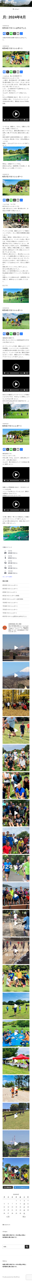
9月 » (24, 1216)
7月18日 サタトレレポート (10, 606)
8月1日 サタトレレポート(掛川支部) (13, 599)
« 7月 (7, 1216)
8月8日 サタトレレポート (10, 592)
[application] (16, 113)
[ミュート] (24, 120)
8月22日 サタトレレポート (10, 585)
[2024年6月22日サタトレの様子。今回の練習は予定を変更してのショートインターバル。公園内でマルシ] (16, 1061)
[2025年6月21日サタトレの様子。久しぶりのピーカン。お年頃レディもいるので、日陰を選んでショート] (16, 813)
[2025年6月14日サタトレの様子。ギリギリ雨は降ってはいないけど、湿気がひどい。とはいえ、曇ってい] (16, 840)
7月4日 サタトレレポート (10, 613)
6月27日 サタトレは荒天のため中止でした (15, 616)
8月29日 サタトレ (13, 553)
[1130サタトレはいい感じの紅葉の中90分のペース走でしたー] (16, 702)
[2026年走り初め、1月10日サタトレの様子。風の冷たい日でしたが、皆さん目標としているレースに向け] (16, 675)
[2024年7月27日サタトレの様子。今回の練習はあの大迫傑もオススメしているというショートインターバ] (16, 1006)
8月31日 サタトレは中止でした (14, 28)
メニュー (17, 9)
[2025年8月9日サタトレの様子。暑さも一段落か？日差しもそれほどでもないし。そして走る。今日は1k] (16, 758)
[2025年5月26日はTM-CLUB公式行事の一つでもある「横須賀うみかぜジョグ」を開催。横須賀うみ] (16, 895)
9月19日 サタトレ (13, 568)
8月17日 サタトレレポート (12, 177)
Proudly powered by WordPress (11, 1277)
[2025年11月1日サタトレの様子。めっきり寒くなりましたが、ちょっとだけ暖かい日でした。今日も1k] (16, 730)
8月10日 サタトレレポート (12, 310)
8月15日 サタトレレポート (10, 588)
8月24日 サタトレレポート (12, 48)
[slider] (14, 119)
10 (24, 1203)
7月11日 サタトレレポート (10, 609)
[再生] (5, 120)
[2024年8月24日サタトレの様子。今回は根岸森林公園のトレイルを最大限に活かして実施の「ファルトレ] (16, 978)
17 (24, 1207)
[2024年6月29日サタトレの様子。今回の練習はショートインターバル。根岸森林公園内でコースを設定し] (16, 1033)
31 (24, 1213)
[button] (16, 114)
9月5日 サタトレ (12, 558)
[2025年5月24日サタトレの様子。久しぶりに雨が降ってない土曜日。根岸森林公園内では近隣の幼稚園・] (16, 868)
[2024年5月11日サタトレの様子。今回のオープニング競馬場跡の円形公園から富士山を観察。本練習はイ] (16, 1143)
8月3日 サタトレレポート (12, 426)
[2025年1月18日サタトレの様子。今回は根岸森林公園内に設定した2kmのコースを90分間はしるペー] (16, 950)
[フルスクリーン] (27, 120)
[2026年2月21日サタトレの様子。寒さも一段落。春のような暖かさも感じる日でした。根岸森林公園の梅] (16, 647)
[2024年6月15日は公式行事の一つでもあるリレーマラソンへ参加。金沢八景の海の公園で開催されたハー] (16, 1088)
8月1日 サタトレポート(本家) (11, 595)
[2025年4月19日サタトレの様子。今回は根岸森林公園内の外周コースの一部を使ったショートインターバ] (16, 923)
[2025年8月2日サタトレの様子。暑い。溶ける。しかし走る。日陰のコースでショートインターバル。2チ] (16, 785)
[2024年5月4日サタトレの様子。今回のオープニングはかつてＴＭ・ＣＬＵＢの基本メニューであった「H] (16, 1171)
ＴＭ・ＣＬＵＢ (10, 2)
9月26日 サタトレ (13, 573)
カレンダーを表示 (7, 576)
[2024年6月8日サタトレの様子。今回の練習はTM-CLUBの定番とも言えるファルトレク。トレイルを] (16, 1116)
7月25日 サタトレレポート (10, 602)
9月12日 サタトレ (13, 563)
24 (24, 1210)
